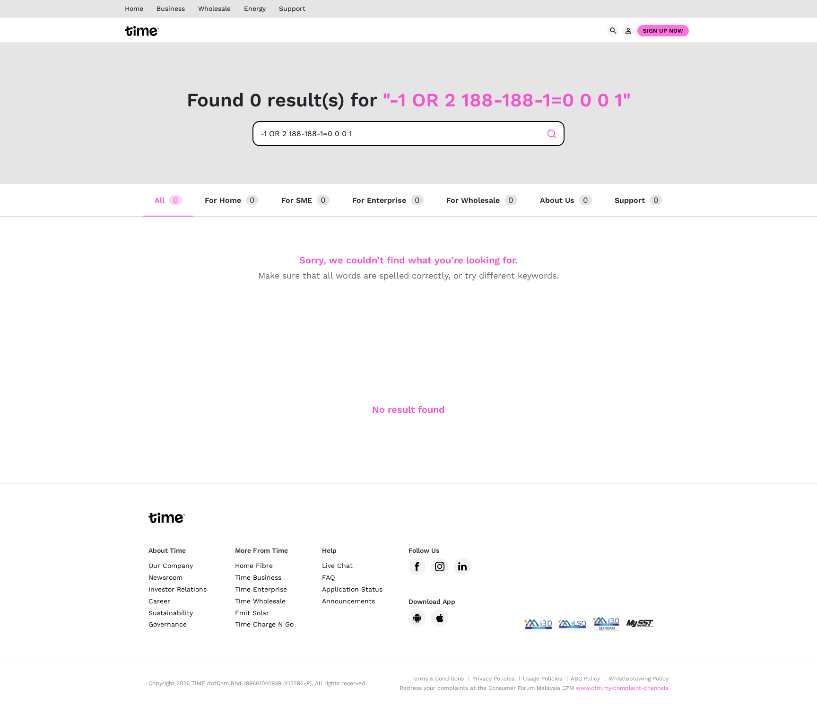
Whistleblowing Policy (638, 678)
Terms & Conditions (437, 678)
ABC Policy (585, 678)
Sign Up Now (663, 30)
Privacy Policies (493, 678)
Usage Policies (542, 678)
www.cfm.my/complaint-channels (622, 688)
